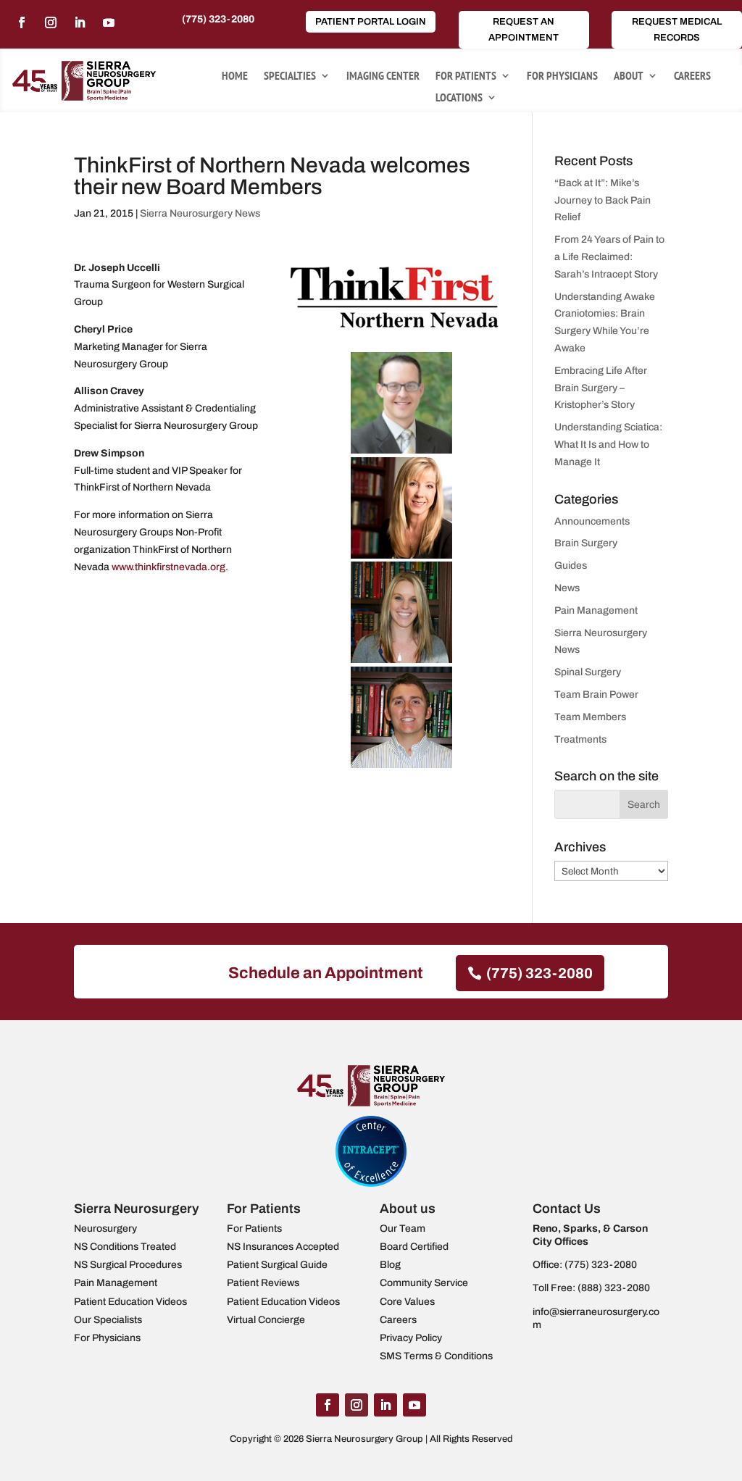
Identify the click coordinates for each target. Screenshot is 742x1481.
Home (235, 76)
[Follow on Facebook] (21, 22)
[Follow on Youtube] (108, 22)
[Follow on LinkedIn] (79, 22)
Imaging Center (383, 76)
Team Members (590, 717)
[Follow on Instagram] (50, 22)
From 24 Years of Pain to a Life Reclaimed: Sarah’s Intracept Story (609, 257)
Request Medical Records (677, 30)
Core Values (407, 1301)
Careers (692, 76)
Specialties (290, 76)
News (567, 588)
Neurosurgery (105, 1228)
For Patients (465, 76)
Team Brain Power (596, 694)
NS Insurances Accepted (283, 1246)
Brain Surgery (585, 543)
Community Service (424, 1282)
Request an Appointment (523, 30)
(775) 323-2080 (218, 19)
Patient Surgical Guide (277, 1264)
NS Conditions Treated (125, 1246)
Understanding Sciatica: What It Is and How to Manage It (608, 444)
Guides (570, 565)
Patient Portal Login (370, 22)
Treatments (580, 739)
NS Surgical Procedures (128, 1264)
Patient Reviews (263, 1282)
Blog (390, 1264)
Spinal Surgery (587, 672)
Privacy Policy (411, 1337)
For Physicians (562, 76)
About (628, 76)
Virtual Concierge (266, 1319)
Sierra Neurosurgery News (200, 213)
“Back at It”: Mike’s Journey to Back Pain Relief (602, 200)
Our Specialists (108, 1319)
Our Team (402, 1228)
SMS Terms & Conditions (436, 1356)
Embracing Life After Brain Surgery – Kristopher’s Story (600, 388)
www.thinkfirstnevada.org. (170, 567)
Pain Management (596, 610)
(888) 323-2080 (614, 1287)
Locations (459, 98)
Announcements (592, 521)
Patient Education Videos (130, 1301)
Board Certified (414, 1246)
